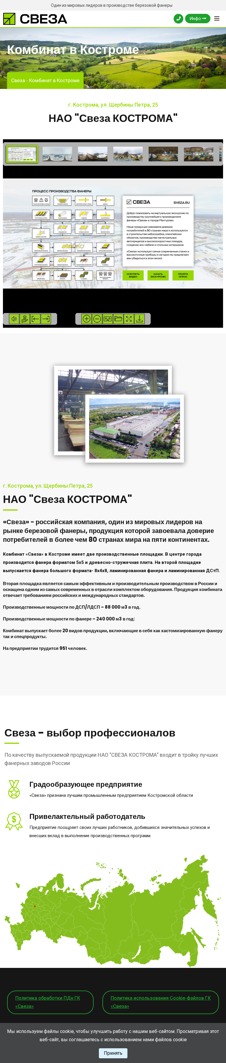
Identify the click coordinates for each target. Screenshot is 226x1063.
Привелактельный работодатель (87, 816)
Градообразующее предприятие (85, 784)
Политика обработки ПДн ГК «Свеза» (47, 1002)
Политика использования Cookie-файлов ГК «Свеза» (161, 1002)
